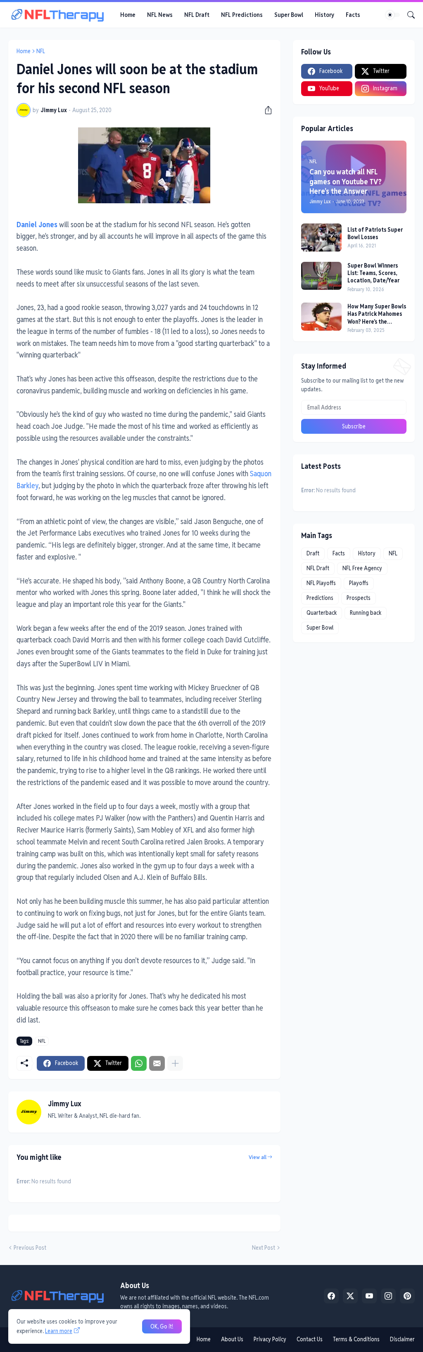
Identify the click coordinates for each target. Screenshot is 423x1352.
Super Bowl (288, 15)
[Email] (157, 1063)
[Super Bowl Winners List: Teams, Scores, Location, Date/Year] (321, 276)
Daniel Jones (37, 224)
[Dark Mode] (393, 15)
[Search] (408, 15)
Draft (313, 553)
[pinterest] (407, 1296)
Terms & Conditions (356, 1339)
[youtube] (369, 1296)
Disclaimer (402, 1339)
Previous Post (30, 1247)
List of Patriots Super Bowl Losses (375, 233)
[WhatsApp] (139, 1063)
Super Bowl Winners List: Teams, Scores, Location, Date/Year (373, 273)
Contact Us (310, 1339)
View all (257, 1157)
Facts (353, 15)
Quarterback (322, 612)
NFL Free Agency (362, 568)
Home (127, 15)
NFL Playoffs (321, 583)
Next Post (263, 1247)
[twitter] (350, 1296)
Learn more (58, 1331)
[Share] (265, 110)
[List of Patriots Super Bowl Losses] (321, 237)
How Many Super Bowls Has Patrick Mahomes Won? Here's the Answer (376, 314)
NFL (40, 51)
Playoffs (358, 583)
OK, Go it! (161, 1326)
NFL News (160, 15)
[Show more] (175, 1063)
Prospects (359, 598)
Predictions (320, 598)
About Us (232, 1339)
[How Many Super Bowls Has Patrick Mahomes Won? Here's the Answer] (321, 317)
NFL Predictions (242, 15)
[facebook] (331, 1296)
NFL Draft (196, 15)
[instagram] (388, 1296)
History (324, 15)
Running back (365, 612)
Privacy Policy (270, 1339)
